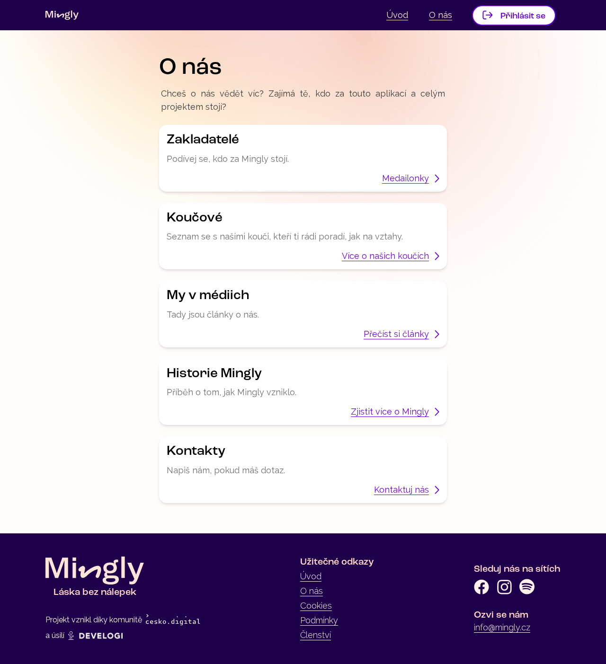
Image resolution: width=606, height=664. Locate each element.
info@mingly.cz (502, 627)
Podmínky (319, 620)
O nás (440, 15)
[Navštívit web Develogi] (95, 635)
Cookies (316, 606)
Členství (315, 635)
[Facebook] (481, 586)
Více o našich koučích (385, 256)
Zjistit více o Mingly (390, 411)
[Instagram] (504, 586)
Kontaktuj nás (401, 490)
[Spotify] (527, 586)
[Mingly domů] (62, 15)
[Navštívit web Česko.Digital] (173, 620)
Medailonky (405, 178)
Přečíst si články (396, 334)
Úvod (397, 15)
